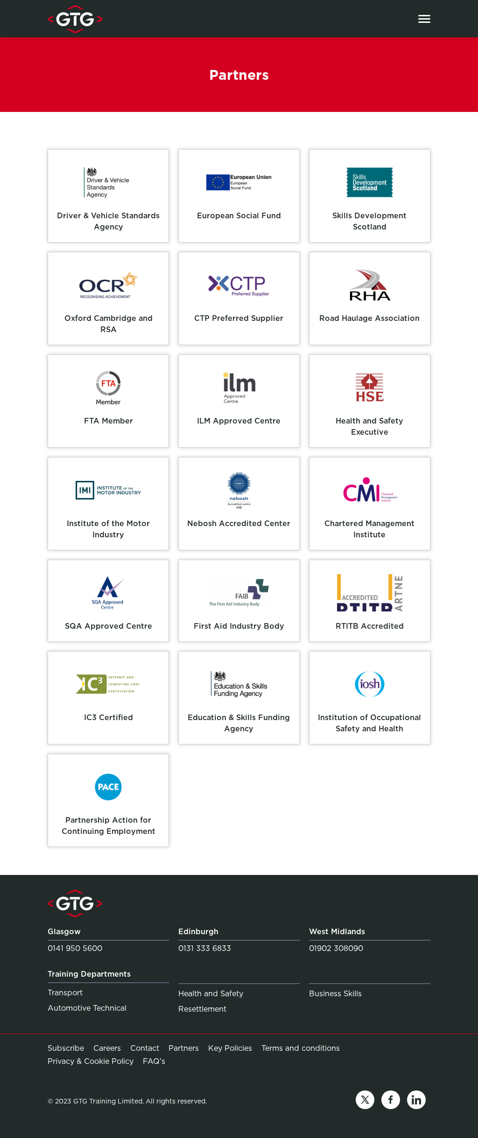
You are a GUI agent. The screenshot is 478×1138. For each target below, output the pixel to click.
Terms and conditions (300, 1048)
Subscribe (66, 1048)
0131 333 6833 (204, 948)
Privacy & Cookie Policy (91, 1061)
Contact (144, 1048)
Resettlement (202, 1009)
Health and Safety (210, 993)
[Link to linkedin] (416, 1101)
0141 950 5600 (75, 948)
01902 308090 (336, 948)
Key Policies (230, 1048)
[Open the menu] (424, 19)
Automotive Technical (87, 1008)
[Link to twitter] (365, 1101)
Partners (184, 1048)
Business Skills (335, 993)
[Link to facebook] (390, 1101)
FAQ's (154, 1061)
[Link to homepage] (75, 19)
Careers (107, 1048)
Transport (65, 992)
